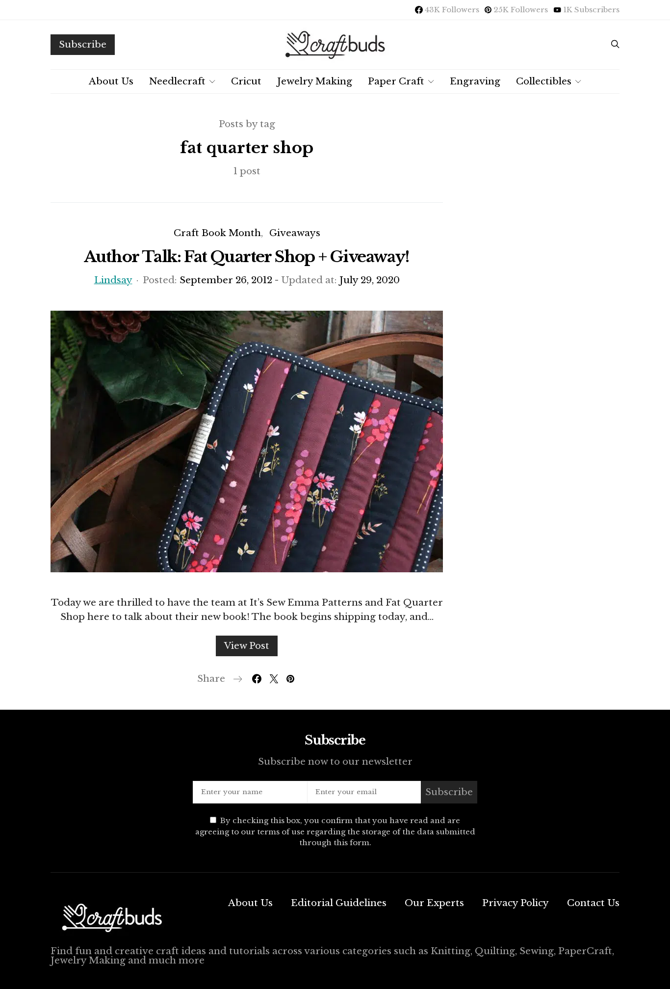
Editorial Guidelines (339, 903)
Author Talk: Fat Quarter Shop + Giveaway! (246, 257)
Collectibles (543, 81)
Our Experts (434, 903)
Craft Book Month (217, 233)
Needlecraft (177, 81)
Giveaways (294, 233)
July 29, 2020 (369, 280)
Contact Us (593, 903)
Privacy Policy (515, 903)
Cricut (246, 81)
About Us (111, 81)
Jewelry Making (314, 81)
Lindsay (113, 280)
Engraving (475, 81)
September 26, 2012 (226, 280)
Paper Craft (396, 81)
